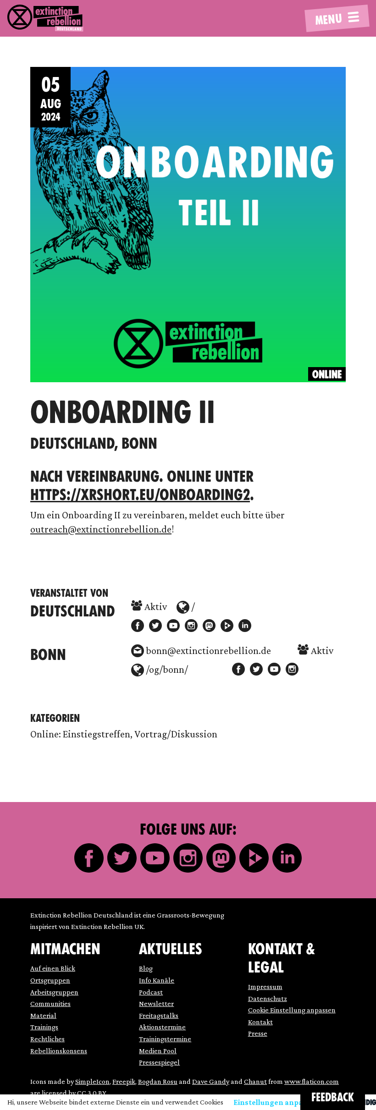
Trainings (44, 1027)
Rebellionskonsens (58, 1051)
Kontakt (260, 1022)
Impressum (265, 986)
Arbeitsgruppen (54, 992)
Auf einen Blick (52, 968)
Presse (257, 1033)
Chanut (255, 1081)
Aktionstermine (162, 1027)
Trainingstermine (165, 1039)
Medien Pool (158, 1051)
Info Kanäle (156, 980)
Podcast (151, 992)
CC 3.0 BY (91, 1093)
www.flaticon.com (311, 1081)
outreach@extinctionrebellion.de (100, 529)
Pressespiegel (159, 1062)
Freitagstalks (158, 1015)
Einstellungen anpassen (276, 1102)
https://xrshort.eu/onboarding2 (140, 495)
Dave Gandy (210, 1081)
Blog (146, 968)
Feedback (332, 1097)
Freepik (123, 1081)
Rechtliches (47, 1039)
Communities (50, 1003)
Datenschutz (267, 998)
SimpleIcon (92, 1081)
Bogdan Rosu (157, 1081)
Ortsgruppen (50, 980)
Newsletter (156, 1003)
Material (43, 1015)
